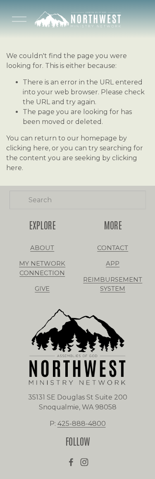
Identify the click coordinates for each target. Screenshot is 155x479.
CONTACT (112, 248)
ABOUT (42, 248)
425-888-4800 (81, 424)
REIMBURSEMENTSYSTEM (112, 284)
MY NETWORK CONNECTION (42, 268)
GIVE (42, 288)
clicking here (27, 148)
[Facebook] (71, 462)
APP (112, 263)
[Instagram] (84, 462)
